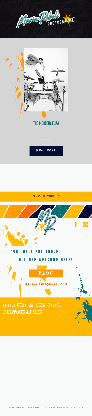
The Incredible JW (46, 123)
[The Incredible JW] (46, 79)
